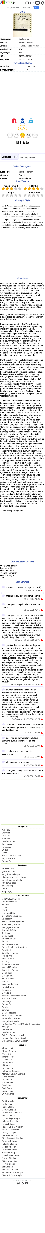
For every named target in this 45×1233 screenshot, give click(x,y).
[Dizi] (37, 3)
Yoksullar (6, 830)
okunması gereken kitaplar (14, 877)
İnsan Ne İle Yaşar (10, 984)
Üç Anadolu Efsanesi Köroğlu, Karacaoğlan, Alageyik (21, 1025)
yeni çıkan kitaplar (10, 871)
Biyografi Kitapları (10, 1169)
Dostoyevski (24, 39)
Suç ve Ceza (8, 861)
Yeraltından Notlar (10, 841)
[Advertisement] (22, 94)
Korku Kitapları (8, 1104)
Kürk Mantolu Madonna (12, 1015)
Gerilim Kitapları (9, 1147)
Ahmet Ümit (7, 1048)
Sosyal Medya (33, 192)
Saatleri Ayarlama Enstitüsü (14, 995)
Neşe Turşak (16, 684)
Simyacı (5, 1010)
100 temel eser (9, 883)
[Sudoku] (27, 3)
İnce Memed (8, 958)
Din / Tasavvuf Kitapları (12, 1138)
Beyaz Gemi (7, 976)
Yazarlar (22, 1045)
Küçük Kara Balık (9, 939)
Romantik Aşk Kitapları (12, 1112)
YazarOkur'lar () (11, 186)
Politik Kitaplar (8, 1164)
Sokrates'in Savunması (12, 916)
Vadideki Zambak (10, 967)
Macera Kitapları (9, 1135)
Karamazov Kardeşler (11, 855)
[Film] (32, 3)
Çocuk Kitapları (9, 1110)
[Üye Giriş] (42, 3)
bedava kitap (8, 886)
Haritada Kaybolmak (11, 924)
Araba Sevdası (8, 978)
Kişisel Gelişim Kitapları (12, 1127)
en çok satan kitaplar (11, 874)
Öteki (4, 852)
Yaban (5, 981)
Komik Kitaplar (8, 1124)
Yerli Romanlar (8, 1115)
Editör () (33, 186)
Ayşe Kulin (7, 1054)
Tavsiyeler (22, 865)
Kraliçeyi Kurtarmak (11, 927)
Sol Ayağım (7, 1001)
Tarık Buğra (7, 1088)
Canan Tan (7, 1059)
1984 (4, 910)
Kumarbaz (6, 847)
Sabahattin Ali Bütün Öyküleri (15, 1041)
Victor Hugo (7, 1091)
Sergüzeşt (7, 973)
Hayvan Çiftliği (8, 913)
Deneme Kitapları (10, 1141)
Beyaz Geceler (8, 858)
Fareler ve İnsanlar (10, 998)
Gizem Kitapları (9, 1158)
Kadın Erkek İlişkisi (10, 1130)
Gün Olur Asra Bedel (11, 899)
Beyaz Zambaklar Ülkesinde (14, 947)
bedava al (31, 66)
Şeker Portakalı (9, 1013)
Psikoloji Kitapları (10, 1149)
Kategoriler (22, 1098)
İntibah (5, 941)
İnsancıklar (7, 844)
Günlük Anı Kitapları (11, 1155)
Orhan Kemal (8, 1077)
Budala (5, 850)
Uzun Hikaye (8, 919)
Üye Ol (32, 157)
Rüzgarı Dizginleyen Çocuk (14, 1038)
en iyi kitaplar (8, 868)
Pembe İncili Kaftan (11, 1018)
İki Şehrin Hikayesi (10, 964)
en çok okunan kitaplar (12, 880)
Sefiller (5, 1007)
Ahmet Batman (9, 1051)
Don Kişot (6, 950)
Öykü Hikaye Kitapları (11, 1118)
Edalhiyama (16, 719)
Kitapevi (11, 192)
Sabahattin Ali (8, 1082)
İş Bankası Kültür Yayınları (29, 46)
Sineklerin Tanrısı (10, 953)
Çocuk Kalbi (7, 936)
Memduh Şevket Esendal (13, 1074)
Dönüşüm (6, 990)
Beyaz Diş (6, 993)
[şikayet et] (41, 590)
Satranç (5, 961)
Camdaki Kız (7, 907)
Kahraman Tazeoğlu (11, 1071)
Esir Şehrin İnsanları (11, 1021)
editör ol (5, 888)
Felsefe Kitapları (9, 1144)
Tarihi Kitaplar (8, 1107)
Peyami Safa (8, 1079)
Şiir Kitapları (7, 1167)
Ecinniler (6, 833)
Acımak (5, 904)
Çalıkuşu (6, 933)
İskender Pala (8, 1057)
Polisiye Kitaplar (9, 1132)
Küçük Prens (8, 987)
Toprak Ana (7, 956)
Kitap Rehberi (22, 895)
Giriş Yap (24, 157)
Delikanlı (6, 835)
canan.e (18, 640)
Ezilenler (6, 838)
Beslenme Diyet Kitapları (13, 1172)
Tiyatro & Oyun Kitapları (12, 1175)
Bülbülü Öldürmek (10, 944)
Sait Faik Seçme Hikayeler (14, 1035)
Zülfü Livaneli (8, 1094)
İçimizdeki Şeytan (10, 970)
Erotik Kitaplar (8, 1101)
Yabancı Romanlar (26, 42)
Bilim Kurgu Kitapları (11, 1161)
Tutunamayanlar (9, 901)
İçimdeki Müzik (9, 930)
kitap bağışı (7, 891)
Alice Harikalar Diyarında (13, 921)
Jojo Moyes (7, 1068)
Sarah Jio (6, 1085)
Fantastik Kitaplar (10, 1152)
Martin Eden (7, 1029)
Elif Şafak (6, 1065)
